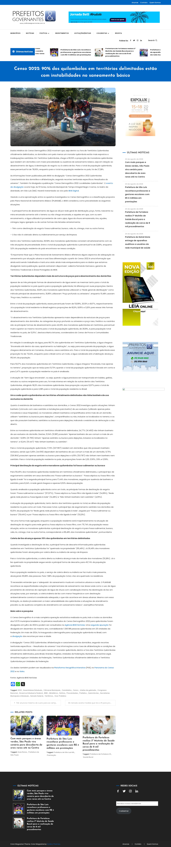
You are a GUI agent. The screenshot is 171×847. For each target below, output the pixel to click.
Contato (143, 2)
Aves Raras (22, 752)
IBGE (46, 693)
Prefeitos (83, 693)
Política (43, 33)
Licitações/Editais (82, 33)
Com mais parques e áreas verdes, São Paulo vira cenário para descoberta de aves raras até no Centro (137, 169)
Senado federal (36, 696)
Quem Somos (155, 2)
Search (151, 40)
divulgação (17, 636)
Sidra (22, 671)
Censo (75, 690)
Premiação (51, 755)
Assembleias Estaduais (32, 690)
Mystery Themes (53, 844)
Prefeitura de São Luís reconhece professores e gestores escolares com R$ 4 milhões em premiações (68, 52)
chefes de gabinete (88, 690)
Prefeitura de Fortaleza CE (100, 754)
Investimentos (62, 33)
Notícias (30, 33)
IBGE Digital (74, 190)
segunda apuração (100, 625)
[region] (138, 826)
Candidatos (66, 690)
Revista (118, 33)
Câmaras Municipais (52, 690)
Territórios (49, 696)
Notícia (62, 693)
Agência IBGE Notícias (75, 625)
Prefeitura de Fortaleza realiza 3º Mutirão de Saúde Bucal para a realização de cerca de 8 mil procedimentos (113, 52)
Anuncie (135, 2)
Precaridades (72, 693)
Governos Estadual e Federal (31, 693)
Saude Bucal (88, 757)
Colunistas (102, 33)
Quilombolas (93, 693)
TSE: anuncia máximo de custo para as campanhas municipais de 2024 (38, 703)
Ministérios (53, 693)
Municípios (15, 33)
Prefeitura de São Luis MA (64, 752)
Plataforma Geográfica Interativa (70, 667)
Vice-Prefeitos (60, 696)
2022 (20, 690)
